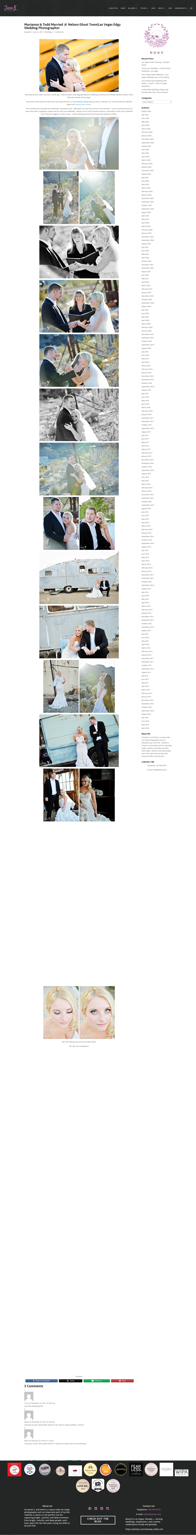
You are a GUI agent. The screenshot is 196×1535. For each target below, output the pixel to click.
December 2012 (147, 616)
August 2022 (146, 244)
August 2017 (146, 432)
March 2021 (146, 285)
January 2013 (146, 613)
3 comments (59, 32)
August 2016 (146, 474)
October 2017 (147, 425)
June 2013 (145, 596)
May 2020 (145, 317)
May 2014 (145, 557)
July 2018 (145, 393)
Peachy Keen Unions (83, 104)
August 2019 (146, 348)
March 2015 (146, 526)
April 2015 (145, 522)
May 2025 (145, 153)
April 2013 (145, 603)
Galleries (131, 8)
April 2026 (145, 125)
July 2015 (145, 512)
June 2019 (145, 355)
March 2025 (146, 160)
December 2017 (147, 418)
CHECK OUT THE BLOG (98, 1520)
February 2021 (147, 289)
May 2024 (145, 184)
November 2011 (148, 662)
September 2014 (148, 543)
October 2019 (147, 341)
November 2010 (148, 704)
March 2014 (146, 564)
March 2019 (146, 366)
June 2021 (145, 275)
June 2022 (145, 251)
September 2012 (148, 627)
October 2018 (147, 383)
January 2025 (146, 167)
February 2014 (147, 568)
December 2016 (147, 460)
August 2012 (146, 630)
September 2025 (148, 143)
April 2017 (145, 446)
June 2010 (145, 721)
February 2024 (147, 191)
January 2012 (146, 655)
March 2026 (146, 129)
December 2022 (147, 237)
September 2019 (148, 345)
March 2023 (146, 226)
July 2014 (145, 550)
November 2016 (148, 463)
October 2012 (147, 623)
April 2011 (145, 686)
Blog (153, 8)
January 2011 (146, 697)
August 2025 (146, 146)
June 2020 (145, 313)
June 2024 (145, 181)
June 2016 (145, 477)
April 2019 (145, 362)
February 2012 (147, 651)
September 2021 (148, 268)
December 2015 (147, 494)
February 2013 (147, 610)
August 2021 (146, 271)
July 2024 (145, 177)
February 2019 (147, 369)
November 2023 (148, 202)
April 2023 (145, 223)
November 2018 (148, 380)
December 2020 (147, 296)
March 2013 (146, 606)
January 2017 (146, 456)
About (160, 8)
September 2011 (148, 669)
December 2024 (147, 170)
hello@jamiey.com (159, 770)
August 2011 (146, 672)
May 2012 (145, 641)
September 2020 (148, 303)
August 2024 (146, 174)
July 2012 (145, 634)
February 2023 (147, 230)
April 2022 (145, 258)
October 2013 (147, 582)
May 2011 (145, 683)
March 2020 (146, 324)
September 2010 (148, 711)
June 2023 (145, 216)
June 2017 (145, 439)
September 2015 (148, 505)
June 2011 (145, 679)
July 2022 (145, 247)
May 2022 (145, 254)
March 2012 (146, 648)
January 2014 (146, 571)
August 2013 (146, 589)
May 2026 (145, 122)
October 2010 (147, 707)
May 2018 (145, 400)
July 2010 (145, 718)
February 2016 (147, 488)
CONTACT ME (113, 8)
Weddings (49, 32)
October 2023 (147, 205)
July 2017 (145, 435)
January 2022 (146, 261)
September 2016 (148, 470)
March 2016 (146, 484)
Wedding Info (180, 8)
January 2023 (146, 233)
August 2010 (146, 714)
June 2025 (145, 149)
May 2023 (145, 219)
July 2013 (145, 592)
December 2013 (147, 575)
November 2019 (148, 338)
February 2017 (147, 453)
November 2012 (148, 620)
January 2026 (146, 136)
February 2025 (147, 163)
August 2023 (146, 212)
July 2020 (145, 310)
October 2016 (147, 467)
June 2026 (145, 118)
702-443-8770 (161, 765)
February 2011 (147, 693)
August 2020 (146, 306)
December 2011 (147, 658)
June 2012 (145, 637)
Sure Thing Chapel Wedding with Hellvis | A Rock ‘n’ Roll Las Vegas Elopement (154, 83)
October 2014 (147, 540)
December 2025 (147, 139)
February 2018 (147, 411)
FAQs (170, 8)
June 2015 (145, 515)
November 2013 (148, 578)
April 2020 (145, 320)
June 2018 (145, 397)
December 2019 (147, 334)
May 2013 (145, 599)
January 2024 (146, 195)
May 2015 (145, 519)
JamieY (29, 32)
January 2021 (146, 292)
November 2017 (148, 421)
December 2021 (147, 265)
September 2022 (148, 240)
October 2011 (147, 665)
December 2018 (147, 376)
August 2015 (146, 508)
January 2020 (146, 331)
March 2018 (146, 407)
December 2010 (147, 700)
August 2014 (146, 547)
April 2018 (145, 404)
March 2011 (146, 690)
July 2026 (145, 115)
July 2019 (145, 352)
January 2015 (146, 533)
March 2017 (146, 449)
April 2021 (145, 282)
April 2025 (145, 156)
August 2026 (146, 111)
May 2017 (145, 442)
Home (123, 8)
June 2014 (145, 554)
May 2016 (145, 481)
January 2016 (146, 491)
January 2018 (146, 414)
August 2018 (146, 390)
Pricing (143, 8)
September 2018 (148, 387)
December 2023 (147, 198)
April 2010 (145, 728)
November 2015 (148, 498)
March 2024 (146, 188)
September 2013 (148, 585)
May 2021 (145, 278)
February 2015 (147, 529)
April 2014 (145, 561)
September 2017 (148, 428)
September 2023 (148, 209)
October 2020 (147, 299)
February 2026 (147, 132)
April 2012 (145, 644)
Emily (26, 1403)
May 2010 (145, 725)
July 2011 (145, 676)
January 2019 (146, 373)
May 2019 (145, 359)
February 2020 (147, 327)
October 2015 (147, 502)
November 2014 (148, 536)
